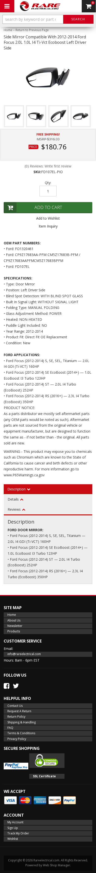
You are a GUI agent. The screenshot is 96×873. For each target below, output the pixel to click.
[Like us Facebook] (6, 685)
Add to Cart (48, 207)
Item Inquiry (48, 226)
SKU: (37, 171)
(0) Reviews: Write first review (48, 166)
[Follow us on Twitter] (16, 685)
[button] (48, 19)
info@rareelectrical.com (24, 654)
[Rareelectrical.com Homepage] (40, 6)
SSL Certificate (44, 776)
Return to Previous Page (32, 30)
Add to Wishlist (48, 218)
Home (8, 30)
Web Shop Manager (56, 865)
